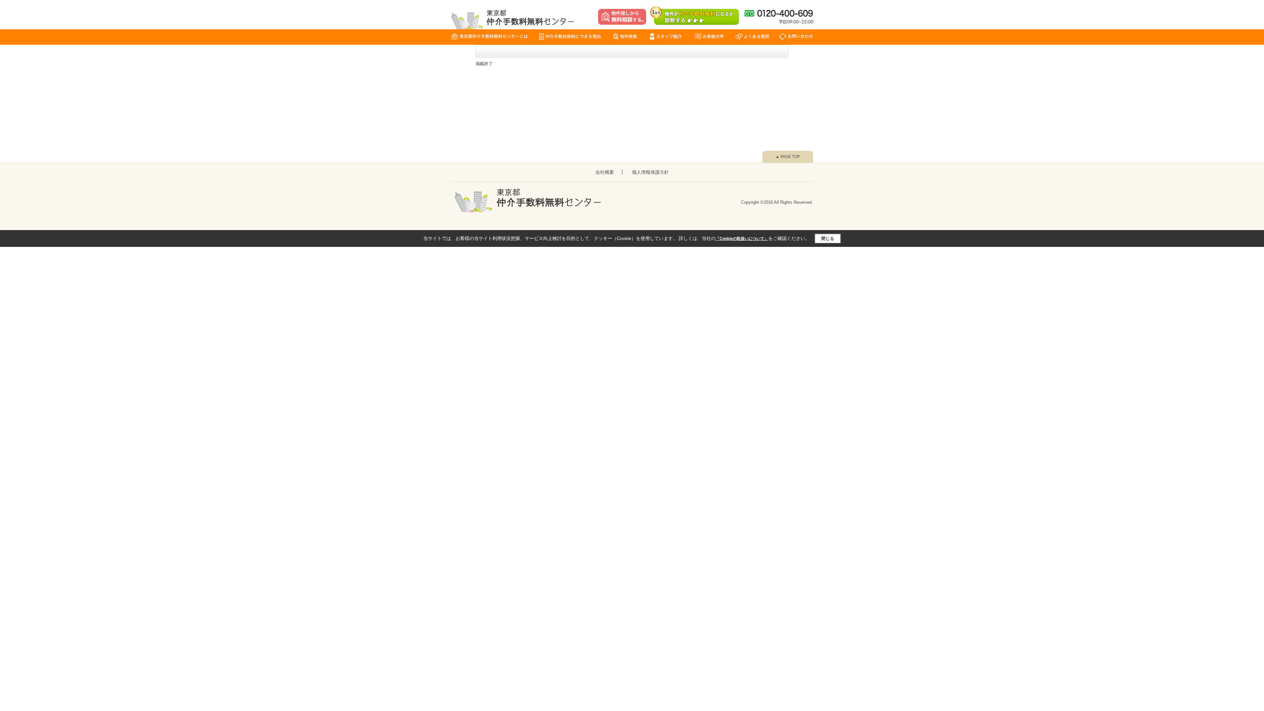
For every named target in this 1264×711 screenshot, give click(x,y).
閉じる (827, 238)
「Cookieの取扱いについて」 (742, 238)
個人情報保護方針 (650, 172)
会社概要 (604, 172)
